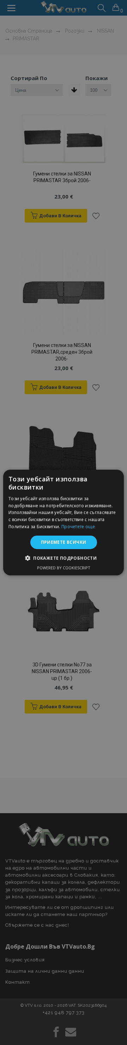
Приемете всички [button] (63, 542)
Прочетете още (78, 527)
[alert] (63, 522)
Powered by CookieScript (63, 567)
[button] (63, 557)
